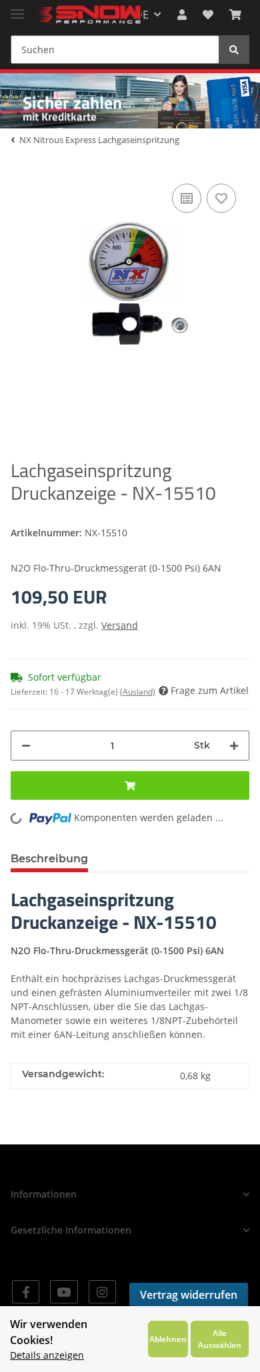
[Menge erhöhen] (234, 745)
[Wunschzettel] (208, 14)
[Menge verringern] (26, 745)
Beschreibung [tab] (49, 858)
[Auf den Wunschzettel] (221, 198)
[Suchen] (234, 49)
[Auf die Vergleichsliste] (186, 198)
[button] (182, 14)
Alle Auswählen (219, 1338)
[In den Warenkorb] (130, 785)
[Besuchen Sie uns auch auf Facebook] (25, 1291)
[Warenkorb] (235, 14)
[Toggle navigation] (17, 8)
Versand (119, 625)
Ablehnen (168, 1338)
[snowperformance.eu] (88, 15)
